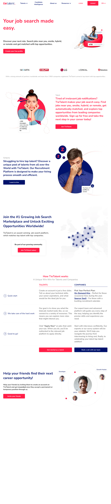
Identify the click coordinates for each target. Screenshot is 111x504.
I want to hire (14, 182)
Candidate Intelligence (38, 3)
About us (53, 3)
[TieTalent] (9, 3)
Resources (65, 3)
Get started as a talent (55, 350)
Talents (23, 3)
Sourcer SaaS (80, 298)
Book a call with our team (91, 350)
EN (103, 3)
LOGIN (81, 3)
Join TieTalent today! (28, 250)
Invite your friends (14, 396)
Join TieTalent (66, 127)
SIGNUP (92, 3)
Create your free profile (14, 51)
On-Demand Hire (82, 293)
